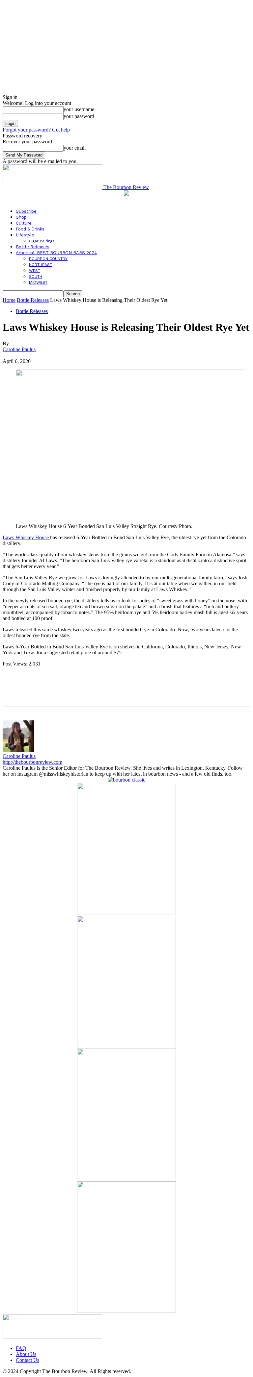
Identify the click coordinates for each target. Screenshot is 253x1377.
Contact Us (27, 1360)
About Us (26, 1354)
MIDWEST (38, 282)
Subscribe (26, 211)
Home (9, 300)
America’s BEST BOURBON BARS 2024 (56, 252)
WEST (34, 270)
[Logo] (3, 200)
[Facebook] (13, 692)
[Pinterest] (61, 692)
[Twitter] (37, 692)
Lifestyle (25, 234)
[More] (109, 692)
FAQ (21, 1348)
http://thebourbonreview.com (32, 762)
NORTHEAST (40, 264)
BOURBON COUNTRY (48, 258)
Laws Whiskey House (26, 537)
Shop (21, 217)
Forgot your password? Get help (36, 130)
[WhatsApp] (85, 692)
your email (75, 148)
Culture (24, 223)
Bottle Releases (32, 246)
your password (79, 116)
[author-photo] (18, 750)
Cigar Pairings (42, 241)
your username (79, 109)
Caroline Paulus (19, 349)
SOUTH (35, 276)
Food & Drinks (30, 229)
